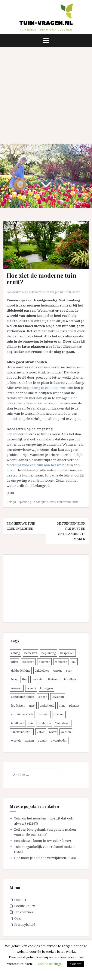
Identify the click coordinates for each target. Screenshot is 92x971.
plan (62, 705)
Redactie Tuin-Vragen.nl (47, 292)
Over (18, 918)
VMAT (41, 732)
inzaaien (16, 688)
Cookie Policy (24, 906)
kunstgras (46, 688)
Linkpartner (23, 912)
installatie (70, 679)
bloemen (44, 662)
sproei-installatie (22, 714)
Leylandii (58, 697)
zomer (42, 740)
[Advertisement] (46, 95)
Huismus (54, 679)
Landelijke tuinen (43, 502)
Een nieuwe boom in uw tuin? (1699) (42, 840)
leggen (42, 697)
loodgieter (18, 705)
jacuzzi (31, 688)
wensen (66, 732)
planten (74, 705)
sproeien (43, 714)
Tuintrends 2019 (67, 502)
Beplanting (23, 502)
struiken (58, 714)
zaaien (29, 740)
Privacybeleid (24, 924)
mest (32, 705)
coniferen (61, 662)
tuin (31, 723)
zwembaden (59, 740)
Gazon (57, 670)
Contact (20, 899)
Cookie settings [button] (50, 964)
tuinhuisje (44, 723)
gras (69, 670)
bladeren (28, 662)
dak (73, 662)
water (52, 732)
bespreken (67, 653)
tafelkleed (17, 723)
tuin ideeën (73, 292)
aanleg (15, 653)
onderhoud (47, 705)
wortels (16, 740)
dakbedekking (20, 670)
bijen (14, 662)
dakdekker (42, 670)
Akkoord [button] (75, 964)
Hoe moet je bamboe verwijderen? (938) (45, 858)
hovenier (38, 679)
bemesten (30, 653)
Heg (24, 679)
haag (14, 679)
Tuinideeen (62, 723)
